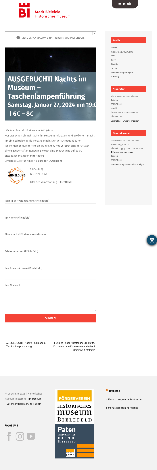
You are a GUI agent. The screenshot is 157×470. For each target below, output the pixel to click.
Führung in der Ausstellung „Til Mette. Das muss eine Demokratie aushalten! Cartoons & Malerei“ (74, 346)
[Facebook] (9, 436)
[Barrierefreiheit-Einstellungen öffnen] (152, 240)
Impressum (35, 398)
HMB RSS (114, 390)
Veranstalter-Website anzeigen (125, 121)
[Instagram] (20, 436)
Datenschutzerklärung (19, 403)
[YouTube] (31, 436)
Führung (115, 76)
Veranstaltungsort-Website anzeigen (127, 164)
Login (38, 403)
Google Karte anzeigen (123, 152)
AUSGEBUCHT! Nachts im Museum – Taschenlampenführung (27, 344)
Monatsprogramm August (123, 407)
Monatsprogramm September (125, 399)
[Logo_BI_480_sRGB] (44, 4)
